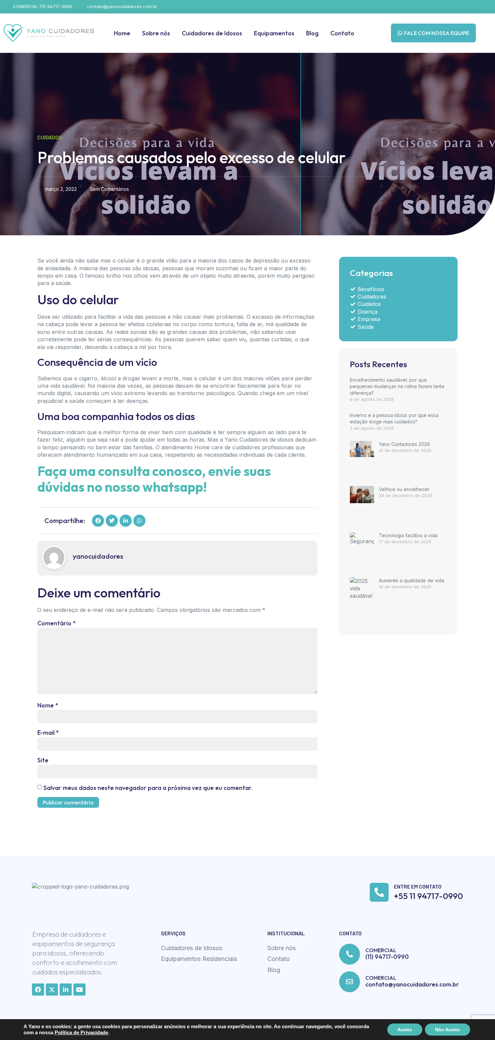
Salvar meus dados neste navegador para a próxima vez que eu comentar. (148, 788)
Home (122, 33)
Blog (312, 33)
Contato (342, 33)
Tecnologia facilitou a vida (408, 535)
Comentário (56, 623)
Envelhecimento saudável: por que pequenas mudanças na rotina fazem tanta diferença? (397, 386)
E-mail (48, 732)
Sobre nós (156, 33)
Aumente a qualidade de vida (411, 580)
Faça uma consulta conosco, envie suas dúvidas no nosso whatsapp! (154, 479)
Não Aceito (447, 1029)
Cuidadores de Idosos (212, 33)
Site (42, 760)
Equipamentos (274, 33)
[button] (98, 521)
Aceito (404, 1029)
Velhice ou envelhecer (404, 489)
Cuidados (49, 137)
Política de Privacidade (81, 1032)
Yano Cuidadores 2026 (404, 444)
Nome (47, 705)
